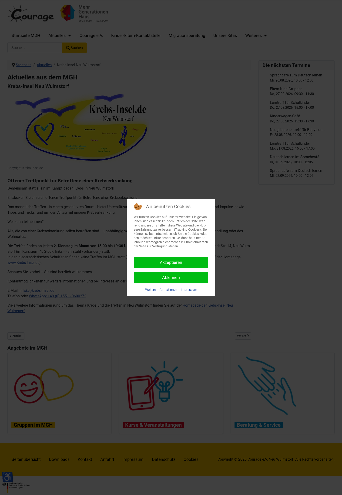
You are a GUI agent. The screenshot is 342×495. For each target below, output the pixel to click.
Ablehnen (171, 277)
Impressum (189, 290)
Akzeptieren (171, 262)
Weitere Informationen (161, 290)
